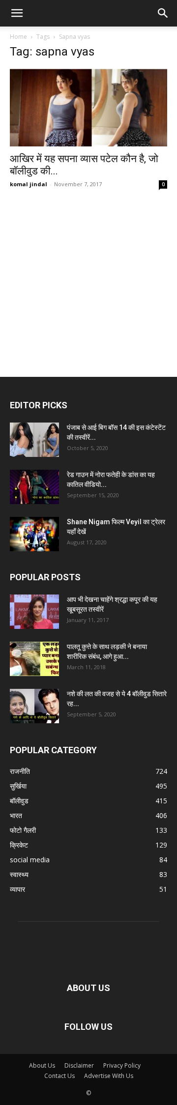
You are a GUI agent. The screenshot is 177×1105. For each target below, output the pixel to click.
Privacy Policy (122, 1065)
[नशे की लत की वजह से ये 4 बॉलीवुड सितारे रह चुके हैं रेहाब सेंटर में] (34, 706)
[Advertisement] (88, 265)
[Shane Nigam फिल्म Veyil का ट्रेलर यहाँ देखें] (34, 534)
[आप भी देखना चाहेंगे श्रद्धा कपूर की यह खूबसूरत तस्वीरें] (34, 612)
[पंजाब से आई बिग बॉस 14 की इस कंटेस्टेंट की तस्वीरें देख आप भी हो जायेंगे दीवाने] (34, 440)
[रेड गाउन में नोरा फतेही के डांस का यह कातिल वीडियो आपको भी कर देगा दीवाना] (34, 487)
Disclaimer (79, 1065)
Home (18, 36)
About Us (42, 1065)
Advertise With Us (108, 1076)
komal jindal (28, 184)
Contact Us (59, 1076)
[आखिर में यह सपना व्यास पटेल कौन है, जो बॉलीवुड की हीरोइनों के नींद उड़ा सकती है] (88, 107)
